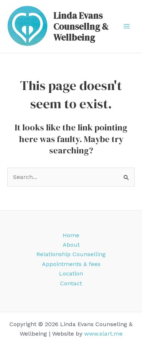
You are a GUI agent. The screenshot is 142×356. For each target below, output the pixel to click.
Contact (71, 283)
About (71, 244)
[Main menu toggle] (127, 26)
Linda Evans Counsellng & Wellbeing (81, 26)
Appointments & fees (71, 264)
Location (71, 273)
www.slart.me (103, 333)
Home (71, 235)
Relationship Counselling (71, 254)
